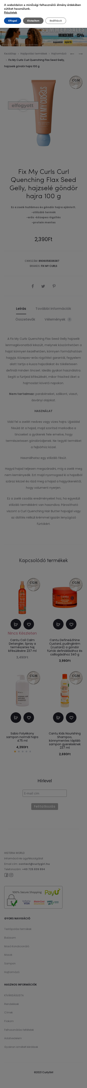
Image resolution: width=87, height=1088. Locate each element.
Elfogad (12, 20)
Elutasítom (33, 20)
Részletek (10, 13)
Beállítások (56, 20)
